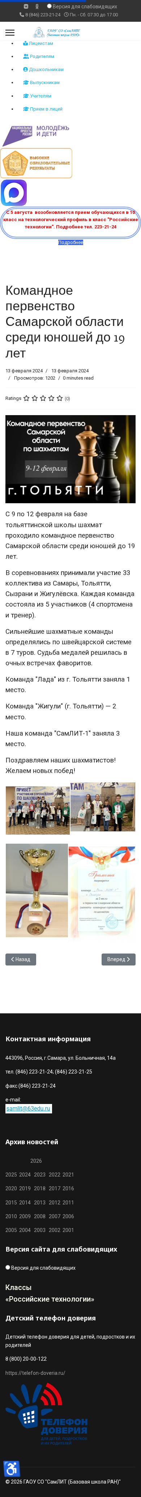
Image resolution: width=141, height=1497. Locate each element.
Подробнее (70, 242)
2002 (54, 1230)
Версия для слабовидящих (85, 6)
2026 (36, 1161)
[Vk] (26, 6)
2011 (67, 1203)
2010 (11, 1216)
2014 (25, 1203)
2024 (25, 1175)
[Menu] (9, 33)
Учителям (40, 96)
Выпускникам (44, 82)
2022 (54, 1175)
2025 (11, 1175)
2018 (40, 1188)
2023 (40, 1175)
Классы (18, 1287)
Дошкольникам (46, 69)
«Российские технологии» (49, 1299)
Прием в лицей (46, 109)
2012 (54, 1203)
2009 (25, 1216)
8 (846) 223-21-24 (42, 14)
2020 (11, 1188)
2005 (12, 1230)
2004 (26, 1230)
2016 (67, 1188)
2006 (67, 1216)
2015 (11, 1203)
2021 (68, 1175)
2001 (68, 1230)
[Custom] (37, 6)
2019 (25, 1188)
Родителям (41, 56)
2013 (40, 1203)
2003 (41, 1230)
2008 (40, 1216)
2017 (55, 1188)
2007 (54, 1216)
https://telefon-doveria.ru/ (35, 1373)
